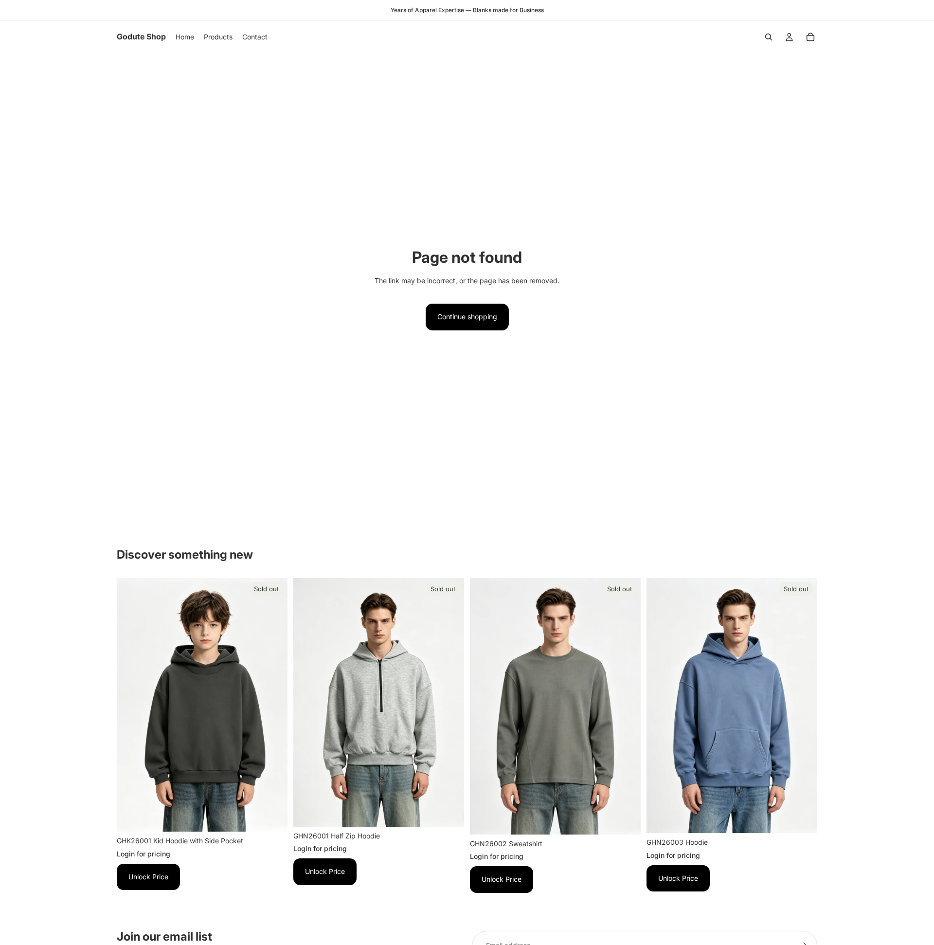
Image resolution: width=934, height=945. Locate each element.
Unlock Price (148, 876)
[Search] (768, 37)
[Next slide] (272, 705)
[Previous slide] (131, 705)
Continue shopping (467, 316)
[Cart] (810, 37)
